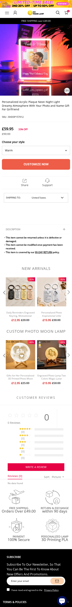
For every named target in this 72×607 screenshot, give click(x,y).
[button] (4, 300)
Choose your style (13, 142)
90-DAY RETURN (43, 252)
